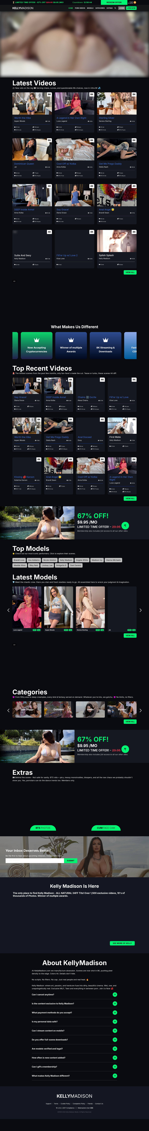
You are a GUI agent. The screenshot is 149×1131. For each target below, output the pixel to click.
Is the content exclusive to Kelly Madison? (53, 1003)
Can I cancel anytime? (43, 994)
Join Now (131, 8)
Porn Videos (80, 8)
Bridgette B (61, 565)
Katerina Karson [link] (20, 480)
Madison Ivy (97, 560)
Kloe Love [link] (60, 259)
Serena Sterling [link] (105, 121)
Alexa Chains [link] (83, 400)
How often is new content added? (48, 1057)
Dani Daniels (75, 565)
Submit (70, 860)
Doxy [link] (80, 440)
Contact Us (99, 1104)
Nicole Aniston (49, 560)
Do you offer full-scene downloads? (50, 1039)
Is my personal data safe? (45, 1021)
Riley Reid (33, 565)
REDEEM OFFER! (114, 2)
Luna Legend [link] (62, 121)
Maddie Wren (20, 565)
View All (130, 272)
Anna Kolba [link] (61, 167)
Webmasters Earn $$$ (85, 1108)
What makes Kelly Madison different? (51, 1076)
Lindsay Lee (47, 565)
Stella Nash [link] (103, 167)
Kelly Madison (66, 560)
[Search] (115, 8)
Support (48, 1104)
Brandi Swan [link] (104, 213)
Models (90, 8)
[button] (140, 610)
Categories (100, 8)
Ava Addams (34, 560)
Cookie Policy (65, 1104)
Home (70, 8)
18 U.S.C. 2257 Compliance (65, 1108)
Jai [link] (15, 167)
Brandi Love (19, 560)
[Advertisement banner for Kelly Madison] (74, 299)
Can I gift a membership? (44, 1066)
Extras (110, 8)
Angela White (82, 560)
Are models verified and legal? (47, 1048)
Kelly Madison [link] (19, 259)
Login (121, 8)
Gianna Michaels (113, 560)
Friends (90, 1104)
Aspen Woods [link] (19, 121)
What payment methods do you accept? (52, 1012)
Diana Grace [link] (61, 213)
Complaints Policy (79, 1104)
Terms (56, 1104)
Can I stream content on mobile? (48, 1030)
